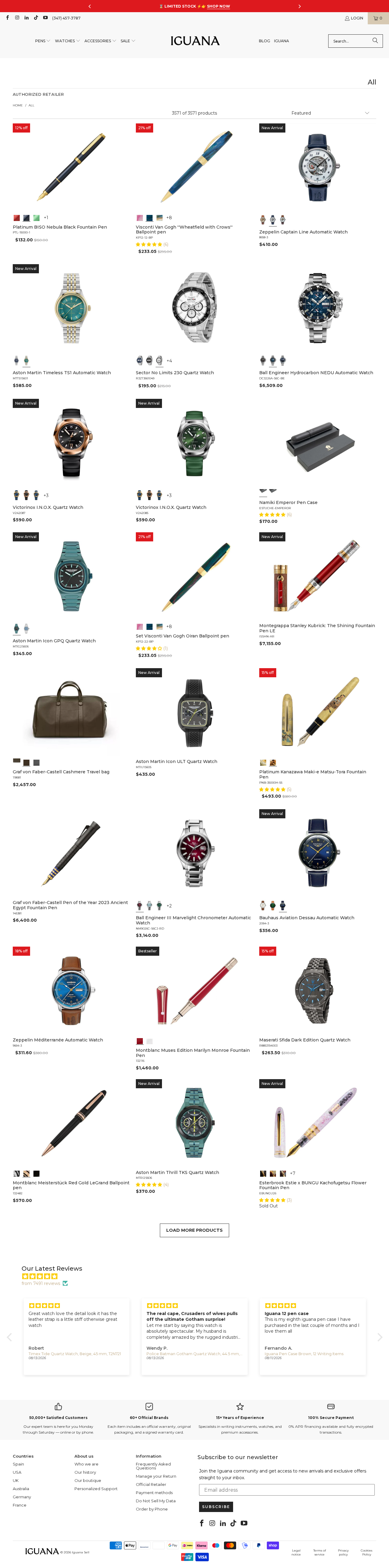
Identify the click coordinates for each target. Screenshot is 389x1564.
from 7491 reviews (41, 1283)
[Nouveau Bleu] (282, 1173)
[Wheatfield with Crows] (149, 217)
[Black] (26, 217)
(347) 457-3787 (66, 18)
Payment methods (154, 1492)
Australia (21, 1488)
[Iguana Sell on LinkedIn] (26, 18)
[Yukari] (273, 492)
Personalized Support (96, 1488)
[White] (273, 220)
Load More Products (194, 1230)
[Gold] (36, 1173)
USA (17, 1472)
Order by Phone (152, 1509)
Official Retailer (151, 1484)
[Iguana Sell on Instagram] (16, 18)
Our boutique (87, 1480)
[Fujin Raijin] (263, 762)
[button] (43, 41)
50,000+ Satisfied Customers (58, 1417)
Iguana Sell (80, 1552)
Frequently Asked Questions (153, 1466)
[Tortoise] (273, 1173)
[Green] (36, 217)
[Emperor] (263, 492)
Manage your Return (156, 1476)
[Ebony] (263, 1173)
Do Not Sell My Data (156, 1500)
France (19, 1505)
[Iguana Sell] (195, 41)
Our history (85, 1472)
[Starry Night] (159, 217)
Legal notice (296, 1552)
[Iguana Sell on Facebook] (7, 18)
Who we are (86, 1464)
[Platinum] (16, 1173)
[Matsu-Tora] (273, 762)
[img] (198, 1276)
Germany (22, 1496)
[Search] (375, 41)
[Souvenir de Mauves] (139, 217)
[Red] (16, 217)
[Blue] (16, 360)
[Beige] (263, 220)
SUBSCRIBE (216, 1506)
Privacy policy (343, 1552)
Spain (18, 1464)
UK (16, 1480)
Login (357, 18)
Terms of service (319, 1552)
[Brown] (16, 762)
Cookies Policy (366, 1552)
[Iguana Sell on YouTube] (45, 18)
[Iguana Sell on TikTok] (35, 18)
